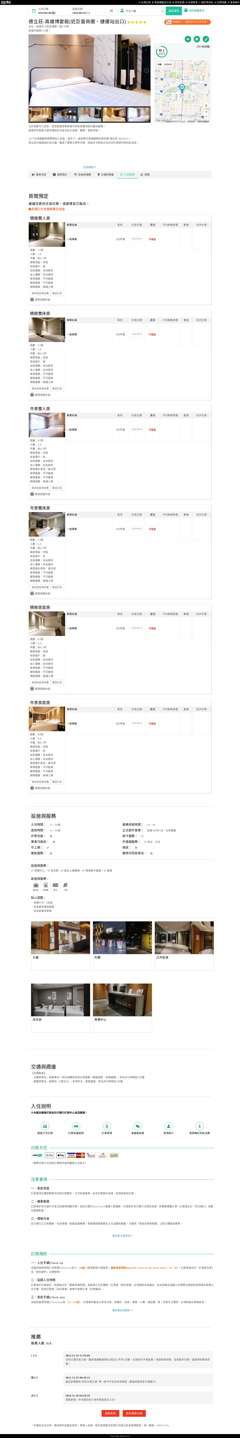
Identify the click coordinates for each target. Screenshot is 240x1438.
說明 (129, 174)
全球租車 (193, 2)
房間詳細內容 (42, 299)
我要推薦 (110, 1413)
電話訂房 (57, 293)
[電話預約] (206, 39)
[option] (60, 937)
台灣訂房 (146, 2)
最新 (41, 174)
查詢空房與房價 (40, 293)
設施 (84, 174)
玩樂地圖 (222, 2)
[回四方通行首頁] (6, 2)
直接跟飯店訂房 (162, 2)
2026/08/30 (137, 239)
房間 (62, 174)
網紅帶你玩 (207, 2)
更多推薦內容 (134, 1413)
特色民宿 (179, 2)
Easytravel (125, 1436)
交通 (107, 174)
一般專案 (72, 239)
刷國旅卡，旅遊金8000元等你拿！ (190, 22)
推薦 (147, 174)
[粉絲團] (197, 39)
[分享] (188, 39)
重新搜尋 (173, 10)
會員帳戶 (235, 2)
